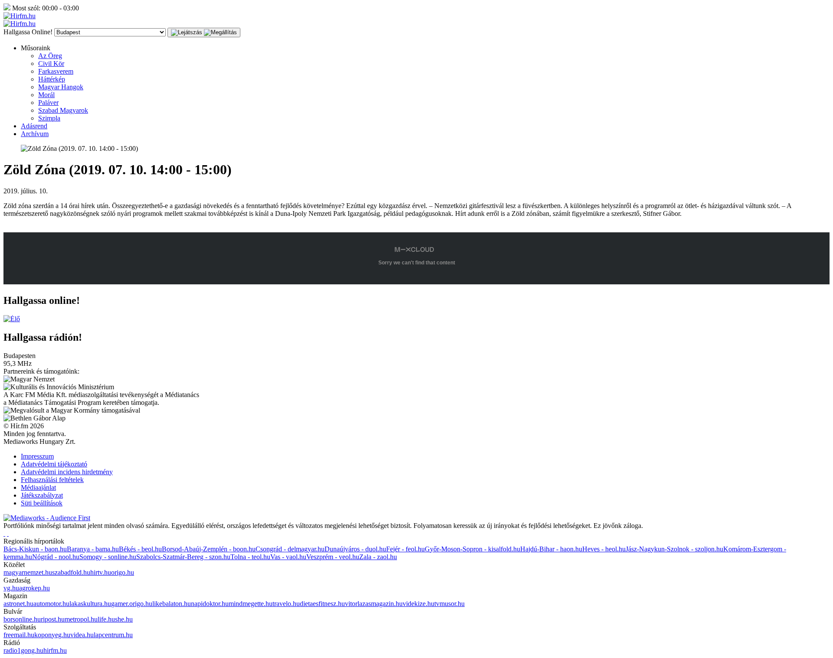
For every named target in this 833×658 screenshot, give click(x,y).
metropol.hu (81, 619)
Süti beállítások (41, 503)
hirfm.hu (55, 650)
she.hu (124, 619)
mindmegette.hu (250, 603)
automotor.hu (51, 603)
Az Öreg (50, 55)
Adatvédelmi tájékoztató (54, 464)
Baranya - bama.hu (93, 549)
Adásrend (34, 126)
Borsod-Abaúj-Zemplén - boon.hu (209, 549)
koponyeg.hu (52, 634)
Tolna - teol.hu (250, 556)
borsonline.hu (22, 619)
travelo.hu (286, 603)
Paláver (48, 102)
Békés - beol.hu (140, 549)
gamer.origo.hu (131, 603)
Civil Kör (51, 63)
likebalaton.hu (171, 603)
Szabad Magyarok (63, 110)
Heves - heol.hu (604, 549)
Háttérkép (51, 79)
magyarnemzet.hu (27, 572)
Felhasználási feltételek (52, 479)
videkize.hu (418, 603)
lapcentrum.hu (113, 634)
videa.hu (82, 634)
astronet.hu (18, 603)
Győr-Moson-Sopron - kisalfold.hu (472, 549)
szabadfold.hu (71, 572)
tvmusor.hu (449, 603)
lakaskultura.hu (90, 603)
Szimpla (49, 118)
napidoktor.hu (210, 603)
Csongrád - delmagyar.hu (290, 549)
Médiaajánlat (38, 487)
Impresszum (37, 456)
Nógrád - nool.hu (55, 556)
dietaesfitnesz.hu (322, 603)
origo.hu (122, 572)
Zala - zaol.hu (378, 556)
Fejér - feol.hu (405, 549)
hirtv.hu (100, 572)
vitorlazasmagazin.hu (374, 603)
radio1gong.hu (23, 650)
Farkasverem (55, 71)
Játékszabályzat (42, 495)
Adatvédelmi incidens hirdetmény (67, 472)
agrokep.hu (34, 588)
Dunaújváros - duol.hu (355, 549)
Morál (46, 94)
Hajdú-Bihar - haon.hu (551, 549)
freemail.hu (18, 634)
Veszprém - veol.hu (332, 556)
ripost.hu (53, 619)
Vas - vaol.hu (288, 556)
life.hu (106, 619)
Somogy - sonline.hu (107, 556)
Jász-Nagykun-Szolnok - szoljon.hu (674, 549)
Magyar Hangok (60, 87)
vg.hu (11, 588)
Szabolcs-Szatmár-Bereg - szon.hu (183, 556)
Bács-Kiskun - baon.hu (35, 549)
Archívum (35, 133)
